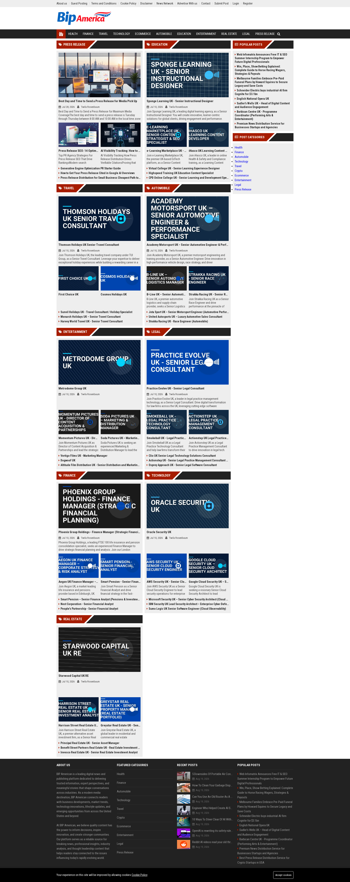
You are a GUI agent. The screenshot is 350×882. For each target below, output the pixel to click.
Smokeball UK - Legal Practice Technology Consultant (167, 438)
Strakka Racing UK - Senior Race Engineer (209, 294)
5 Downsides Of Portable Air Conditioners (212, 774)
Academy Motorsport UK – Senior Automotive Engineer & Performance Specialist (188, 245)
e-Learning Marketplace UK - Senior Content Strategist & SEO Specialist (167, 151)
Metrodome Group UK (72, 388)
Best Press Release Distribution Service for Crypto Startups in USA (263, 860)
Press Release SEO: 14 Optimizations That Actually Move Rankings (79, 151)
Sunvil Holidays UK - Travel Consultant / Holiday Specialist (96, 312)
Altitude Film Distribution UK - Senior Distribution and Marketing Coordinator (101, 465)
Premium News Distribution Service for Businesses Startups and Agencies (259, 125)
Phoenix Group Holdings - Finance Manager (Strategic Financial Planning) (100, 532)
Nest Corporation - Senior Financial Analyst (87, 604)
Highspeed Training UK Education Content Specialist (181, 173)
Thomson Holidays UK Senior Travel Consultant (89, 245)
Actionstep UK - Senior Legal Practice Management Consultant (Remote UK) (189, 460)
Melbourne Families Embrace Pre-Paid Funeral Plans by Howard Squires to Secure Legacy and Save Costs (261, 82)
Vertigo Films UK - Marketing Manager (84, 455)
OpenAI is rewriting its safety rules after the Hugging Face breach (212, 831)
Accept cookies (283, 875)
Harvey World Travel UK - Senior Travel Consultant (92, 321)
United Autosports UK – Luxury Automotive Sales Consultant (185, 316)
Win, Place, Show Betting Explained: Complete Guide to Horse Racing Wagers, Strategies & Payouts (260, 70)
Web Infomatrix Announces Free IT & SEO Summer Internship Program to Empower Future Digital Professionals (261, 58)
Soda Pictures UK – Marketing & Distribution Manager (121, 438)
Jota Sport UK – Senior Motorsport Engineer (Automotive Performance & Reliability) (189, 312)
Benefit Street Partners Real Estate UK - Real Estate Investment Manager (101, 747)
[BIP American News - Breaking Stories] (84, 18)
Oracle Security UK (159, 532)
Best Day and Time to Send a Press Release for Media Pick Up (98, 101)
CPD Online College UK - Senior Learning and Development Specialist (189, 177)
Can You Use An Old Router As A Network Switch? (212, 797)
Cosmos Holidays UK (114, 294)
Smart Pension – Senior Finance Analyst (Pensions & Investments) (101, 599)
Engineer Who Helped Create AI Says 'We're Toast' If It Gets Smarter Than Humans (212, 808)
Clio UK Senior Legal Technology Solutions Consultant (182, 455)
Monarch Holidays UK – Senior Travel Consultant (91, 316)
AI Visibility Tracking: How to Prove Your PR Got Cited (121, 151)
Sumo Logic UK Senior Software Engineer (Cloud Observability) (187, 608)
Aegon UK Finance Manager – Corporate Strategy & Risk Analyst (79, 582)
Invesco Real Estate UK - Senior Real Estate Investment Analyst (99, 752)
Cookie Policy (139, 875)
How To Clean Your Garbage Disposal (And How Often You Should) (212, 785)
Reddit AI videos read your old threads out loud (212, 842)
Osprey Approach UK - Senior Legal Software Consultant (183, 465)
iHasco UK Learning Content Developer (209, 151)
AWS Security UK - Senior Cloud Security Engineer (167, 582)
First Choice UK (68, 294)
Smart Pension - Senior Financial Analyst (121, 582)
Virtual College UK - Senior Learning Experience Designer (184, 168)
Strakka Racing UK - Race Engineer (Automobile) (178, 321)
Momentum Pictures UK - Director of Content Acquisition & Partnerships (79, 438)
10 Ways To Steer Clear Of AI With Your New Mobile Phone (212, 819)
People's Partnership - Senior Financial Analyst (89, 608)
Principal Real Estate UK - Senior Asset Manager (90, 743)
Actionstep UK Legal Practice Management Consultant (209, 438)
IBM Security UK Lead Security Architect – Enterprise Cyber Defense (189, 604)
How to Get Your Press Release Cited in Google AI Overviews (98, 173)
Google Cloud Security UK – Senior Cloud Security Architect (209, 582)
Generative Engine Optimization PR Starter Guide (91, 168)
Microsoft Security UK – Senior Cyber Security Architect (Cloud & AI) (189, 599)
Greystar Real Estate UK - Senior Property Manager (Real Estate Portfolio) (121, 725)
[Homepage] (61, 33)
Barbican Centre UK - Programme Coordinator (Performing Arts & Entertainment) (256, 115)
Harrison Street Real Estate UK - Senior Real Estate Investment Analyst (79, 725)
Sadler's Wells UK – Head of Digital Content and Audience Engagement (262, 105)
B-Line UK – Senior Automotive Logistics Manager (167, 294)
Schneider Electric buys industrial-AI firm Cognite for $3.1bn (261, 92)
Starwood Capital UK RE (74, 676)
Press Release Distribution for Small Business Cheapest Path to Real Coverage (101, 177)
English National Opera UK (253, 98)
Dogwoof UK (68, 460)
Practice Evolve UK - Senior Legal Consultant (175, 388)
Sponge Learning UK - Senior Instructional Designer (180, 101)
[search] (278, 33)
